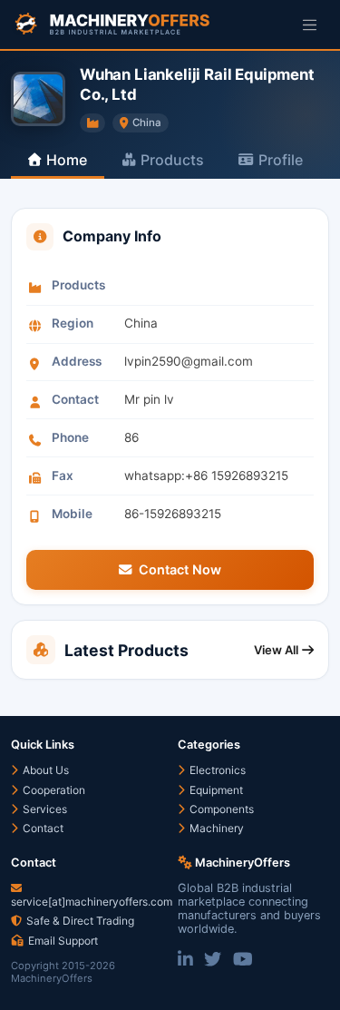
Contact (41, 828)
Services (43, 809)
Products (172, 160)
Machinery (215, 828)
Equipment (215, 790)
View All (276, 649)
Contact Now (180, 569)
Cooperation (52, 790)
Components (220, 809)
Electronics (216, 770)
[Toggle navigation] (309, 24)
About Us (44, 770)
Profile (280, 160)
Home (66, 160)
